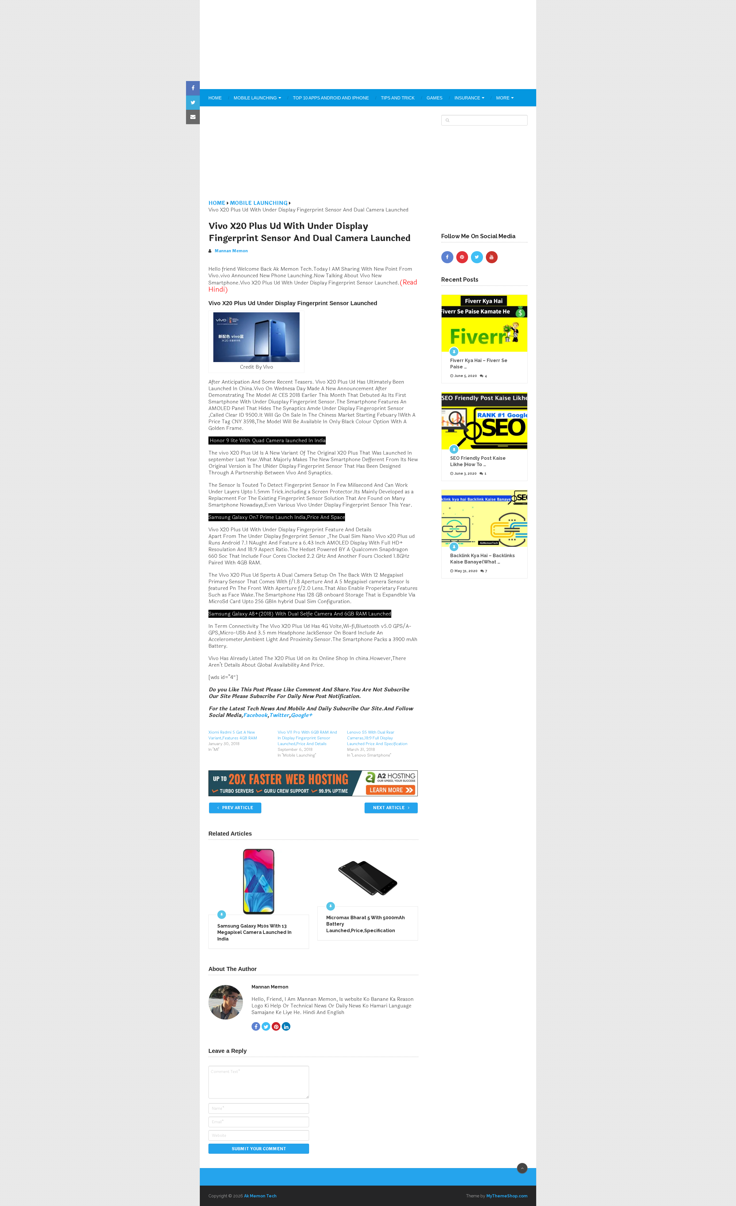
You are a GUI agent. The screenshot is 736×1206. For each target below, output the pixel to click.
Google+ (301, 715)
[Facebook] (447, 257)
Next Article (389, 808)
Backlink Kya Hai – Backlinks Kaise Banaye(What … (482, 559)
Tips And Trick (398, 97)
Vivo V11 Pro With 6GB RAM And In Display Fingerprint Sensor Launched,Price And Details (307, 738)
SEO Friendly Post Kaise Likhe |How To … (478, 461)
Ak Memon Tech (260, 1196)
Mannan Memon (231, 251)
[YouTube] (492, 257)
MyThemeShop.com (507, 1196)
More (502, 97)
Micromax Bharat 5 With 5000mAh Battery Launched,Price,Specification (365, 924)
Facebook (255, 715)
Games (434, 97)
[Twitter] (477, 257)
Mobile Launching (255, 97)
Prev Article (237, 808)
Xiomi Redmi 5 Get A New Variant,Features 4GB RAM (232, 735)
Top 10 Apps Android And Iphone (331, 97)
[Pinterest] (462, 257)
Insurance (467, 97)
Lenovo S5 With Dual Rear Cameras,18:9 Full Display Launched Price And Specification (377, 738)
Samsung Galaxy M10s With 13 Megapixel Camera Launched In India (254, 932)
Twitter (279, 715)
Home (215, 97)
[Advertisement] (368, 44)
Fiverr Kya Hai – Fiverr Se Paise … (478, 364)
